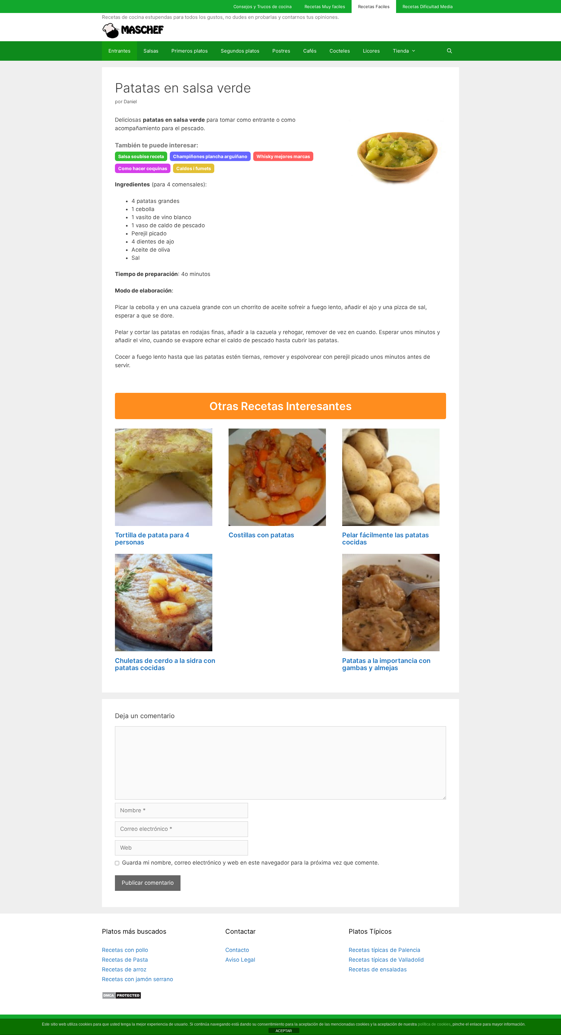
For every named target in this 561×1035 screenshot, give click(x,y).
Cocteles (340, 51)
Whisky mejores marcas (283, 156)
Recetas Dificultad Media (428, 6)
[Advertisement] (280, 594)
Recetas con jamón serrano (137, 979)
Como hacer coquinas (142, 168)
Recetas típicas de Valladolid (386, 959)
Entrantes (119, 51)
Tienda (401, 51)
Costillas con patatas (261, 535)
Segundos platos (240, 51)
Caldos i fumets (193, 168)
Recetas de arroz (124, 969)
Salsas (150, 51)
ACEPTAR (284, 1031)
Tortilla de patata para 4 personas (152, 538)
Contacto (237, 950)
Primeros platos (189, 51)
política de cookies (434, 1024)
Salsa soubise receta (141, 156)
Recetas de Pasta (125, 959)
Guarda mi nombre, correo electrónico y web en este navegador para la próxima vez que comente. (250, 862)
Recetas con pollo (125, 950)
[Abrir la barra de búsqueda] (449, 51)
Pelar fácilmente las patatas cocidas (385, 538)
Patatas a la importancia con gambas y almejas (386, 664)
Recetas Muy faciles (325, 6)
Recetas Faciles (374, 6)
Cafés (310, 51)
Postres (281, 51)
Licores (371, 51)
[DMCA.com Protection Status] (121, 997)
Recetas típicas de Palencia (384, 950)
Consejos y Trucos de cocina (262, 6)
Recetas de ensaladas (378, 969)
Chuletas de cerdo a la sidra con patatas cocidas (165, 664)
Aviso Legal (240, 959)
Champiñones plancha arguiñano (210, 156)
